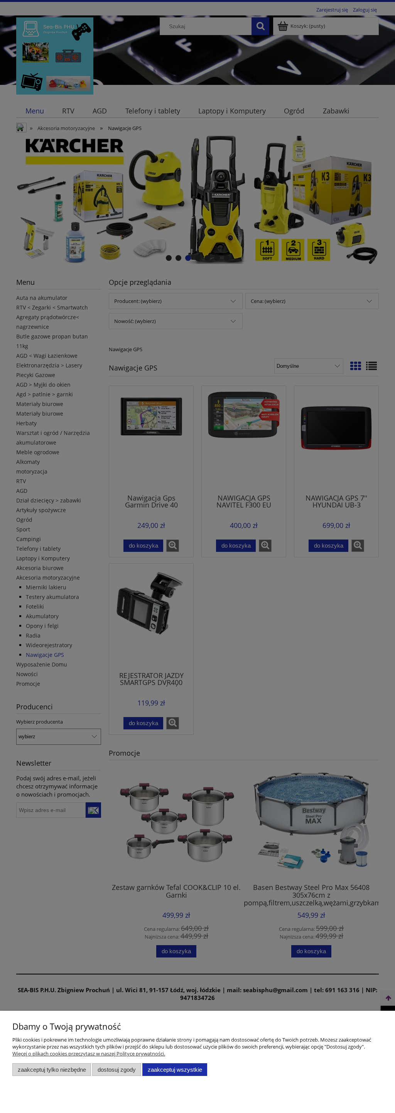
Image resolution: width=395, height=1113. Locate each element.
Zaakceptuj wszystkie (175, 1069)
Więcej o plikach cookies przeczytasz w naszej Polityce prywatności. (88, 1053)
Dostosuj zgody (117, 1069)
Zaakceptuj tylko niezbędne (52, 1069)
